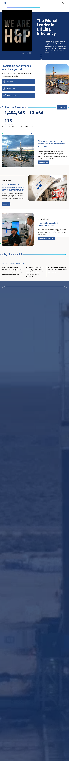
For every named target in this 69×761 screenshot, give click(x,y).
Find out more (62, 107)
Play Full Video (24, 53)
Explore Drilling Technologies (46, 238)
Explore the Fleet (43, 162)
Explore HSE (6, 204)
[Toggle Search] (63, 3)
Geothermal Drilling (11, 95)
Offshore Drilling (11, 88)
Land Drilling (10, 81)
